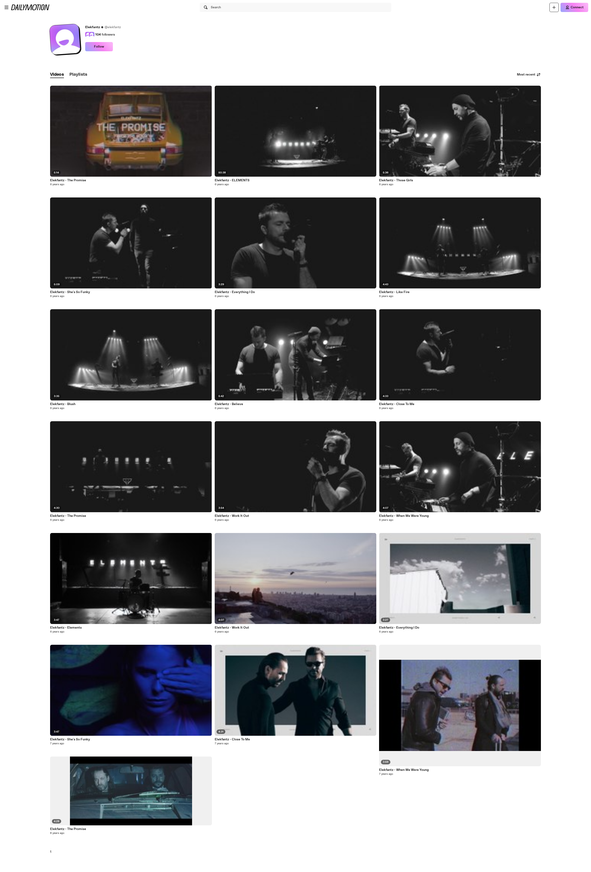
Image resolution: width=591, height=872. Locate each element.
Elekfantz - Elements (66, 628)
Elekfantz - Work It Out (232, 516)
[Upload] (554, 7)
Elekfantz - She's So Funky (70, 292)
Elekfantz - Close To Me (232, 739)
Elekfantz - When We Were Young (404, 516)
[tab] (57, 75)
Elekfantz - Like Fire (394, 292)
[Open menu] (6, 7)
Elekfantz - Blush (62, 404)
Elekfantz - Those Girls (396, 180)
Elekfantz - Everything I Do (235, 292)
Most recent (526, 75)
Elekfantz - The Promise (68, 180)
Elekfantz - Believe (229, 404)
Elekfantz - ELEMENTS (232, 180)
